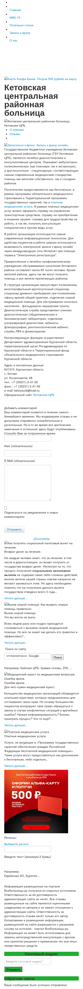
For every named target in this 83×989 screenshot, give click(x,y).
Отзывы (15, 134)
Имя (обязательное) (18, 446)
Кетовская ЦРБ (43, 395)
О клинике (17, 129)
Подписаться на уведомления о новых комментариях (31, 514)
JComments (41, 539)
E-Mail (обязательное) (19, 461)
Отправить (14, 529)
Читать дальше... (16, 598)
